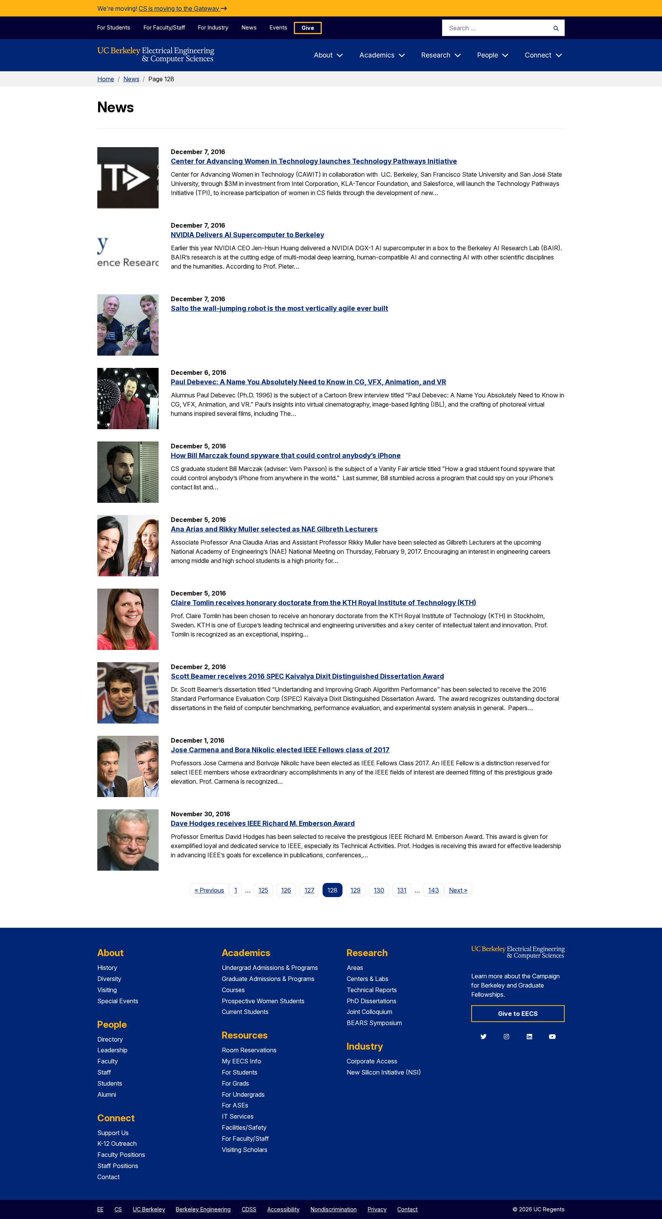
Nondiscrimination (334, 1209)
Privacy (377, 1209)
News (249, 27)
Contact (108, 1177)
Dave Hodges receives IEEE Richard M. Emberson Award (263, 823)
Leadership (112, 1050)
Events (278, 27)
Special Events (117, 1001)
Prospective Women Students (263, 1001)
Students (109, 1083)
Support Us (113, 1133)
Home (105, 79)
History (107, 967)
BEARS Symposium (374, 1023)
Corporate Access (372, 1061)
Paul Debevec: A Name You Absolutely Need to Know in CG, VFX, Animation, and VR (308, 382)
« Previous (212, 890)
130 (379, 890)
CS (118, 1209)
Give (308, 28)
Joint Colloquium (369, 1012)
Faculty (107, 1061)
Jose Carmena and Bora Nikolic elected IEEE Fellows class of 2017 (280, 750)
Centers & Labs (367, 979)
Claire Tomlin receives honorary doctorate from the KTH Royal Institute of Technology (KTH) (323, 603)
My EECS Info (241, 1061)
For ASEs (235, 1105)
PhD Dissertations (372, 1001)
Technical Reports (372, 990)
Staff (104, 1072)
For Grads (235, 1083)
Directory (110, 1039)
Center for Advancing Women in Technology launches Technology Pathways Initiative (314, 161)
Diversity (109, 979)
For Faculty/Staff (164, 27)
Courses (233, 990)
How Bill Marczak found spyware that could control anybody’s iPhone (286, 455)
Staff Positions (117, 1166)
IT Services (238, 1116)
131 (401, 890)
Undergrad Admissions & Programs (270, 967)
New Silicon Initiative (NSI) (384, 1072)
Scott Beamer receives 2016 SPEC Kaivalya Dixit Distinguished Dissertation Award (307, 676)
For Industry (213, 27)
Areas (355, 967)
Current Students (245, 1012)
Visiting (107, 990)
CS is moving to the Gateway (180, 8)
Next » (460, 890)
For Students (113, 27)
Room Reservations (249, 1050)
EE (100, 1209)
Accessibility (283, 1209)
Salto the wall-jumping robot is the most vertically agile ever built (279, 308)
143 (433, 890)
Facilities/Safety (244, 1127)
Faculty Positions (121, 1154)
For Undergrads (243, 1094)
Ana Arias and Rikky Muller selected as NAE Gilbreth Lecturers (274, 529)
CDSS (249, 1209)
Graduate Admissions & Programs (268, 979)
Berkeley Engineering (203, 1209)
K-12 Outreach (117, 1143)
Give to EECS (518, 1013)
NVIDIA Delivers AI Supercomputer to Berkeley (247, 235)
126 (286, 890)
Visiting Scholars (244, 1149)
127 (310, 890)
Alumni (106, 1094)
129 (355, 890)
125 (263, 890)
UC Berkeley (149, 1209)
